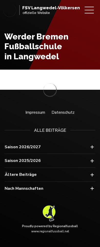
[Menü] (89, 10)
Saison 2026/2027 (23, 147)
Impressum (35, 112)
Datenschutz (63, 112)
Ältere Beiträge (21, 174)
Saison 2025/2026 (23, 160)
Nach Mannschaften (24, 188)
